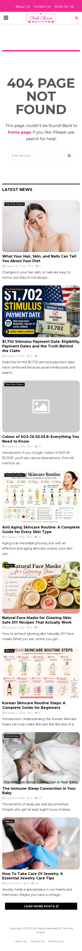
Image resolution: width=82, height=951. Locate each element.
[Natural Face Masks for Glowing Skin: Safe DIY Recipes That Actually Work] (41, 588)
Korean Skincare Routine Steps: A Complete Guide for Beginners (33, 705)
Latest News (17, 189)
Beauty (9, 565)
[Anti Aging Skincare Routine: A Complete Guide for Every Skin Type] (41, 497)
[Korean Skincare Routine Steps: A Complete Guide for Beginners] (41, 673)
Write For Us (63, 7)
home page (19, 132)
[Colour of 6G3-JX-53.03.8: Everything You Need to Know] (41, 407)
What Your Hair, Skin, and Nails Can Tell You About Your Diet (39, 258)
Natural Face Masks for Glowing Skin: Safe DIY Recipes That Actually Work (37, 620)
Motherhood (12, 736)
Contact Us (42, 7)
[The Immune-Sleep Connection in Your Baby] (41, 758)
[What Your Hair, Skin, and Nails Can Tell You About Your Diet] (41, 226)
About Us (23, 7)
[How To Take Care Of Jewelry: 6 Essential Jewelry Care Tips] (41, 843)
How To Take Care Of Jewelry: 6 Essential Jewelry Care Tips (32, 876)
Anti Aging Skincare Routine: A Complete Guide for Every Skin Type (41, 529)
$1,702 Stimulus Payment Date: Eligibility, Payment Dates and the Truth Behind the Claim (41, 346)
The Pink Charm (14, 204)
